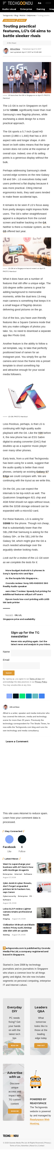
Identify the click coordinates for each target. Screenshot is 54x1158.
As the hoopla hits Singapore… (22, 578)
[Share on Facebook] (9, 696)
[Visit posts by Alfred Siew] (5, 707)
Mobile (22, 20)
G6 (16, 615)
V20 (40, 432)
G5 (4, 231)
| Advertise (24, 1146)
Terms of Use (35, 679)
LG (20, 615)
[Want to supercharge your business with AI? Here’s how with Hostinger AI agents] (44, 868)
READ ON (14, 1046)
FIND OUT (41, 1046)
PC (31, 896)
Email (6, 659)
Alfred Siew (15, 49)
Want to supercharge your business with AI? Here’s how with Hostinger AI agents (18, 867)
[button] (5, 3)
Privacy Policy (41, 682)
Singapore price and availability (19, 619)
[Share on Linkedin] (29, 696)
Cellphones (9, 20)
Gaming (6, 935)
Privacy (47, 1143)
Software (28, 874)
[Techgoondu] (20, 3)
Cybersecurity (9, 896)
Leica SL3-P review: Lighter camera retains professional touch (17, 912)
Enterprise (8, 874)
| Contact (40, 1146)
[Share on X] (16, 696)
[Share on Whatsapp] (22, 696)
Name (6, 651)
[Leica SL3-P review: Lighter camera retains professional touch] (44, 912)
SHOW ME (15, 1111)
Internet (18, 874)
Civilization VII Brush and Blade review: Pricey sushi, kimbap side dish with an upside (19, 927)
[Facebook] (50, 707)
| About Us (33, 1146)
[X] (22, 844)
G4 (44, 222)
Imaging (6, 919)
